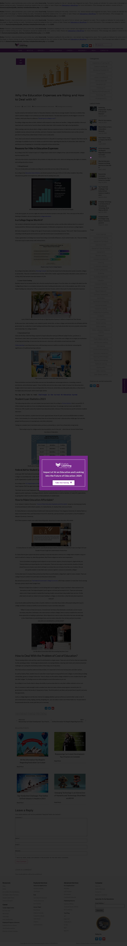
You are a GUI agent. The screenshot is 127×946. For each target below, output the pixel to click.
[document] (63, 473)
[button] (90, 157)
